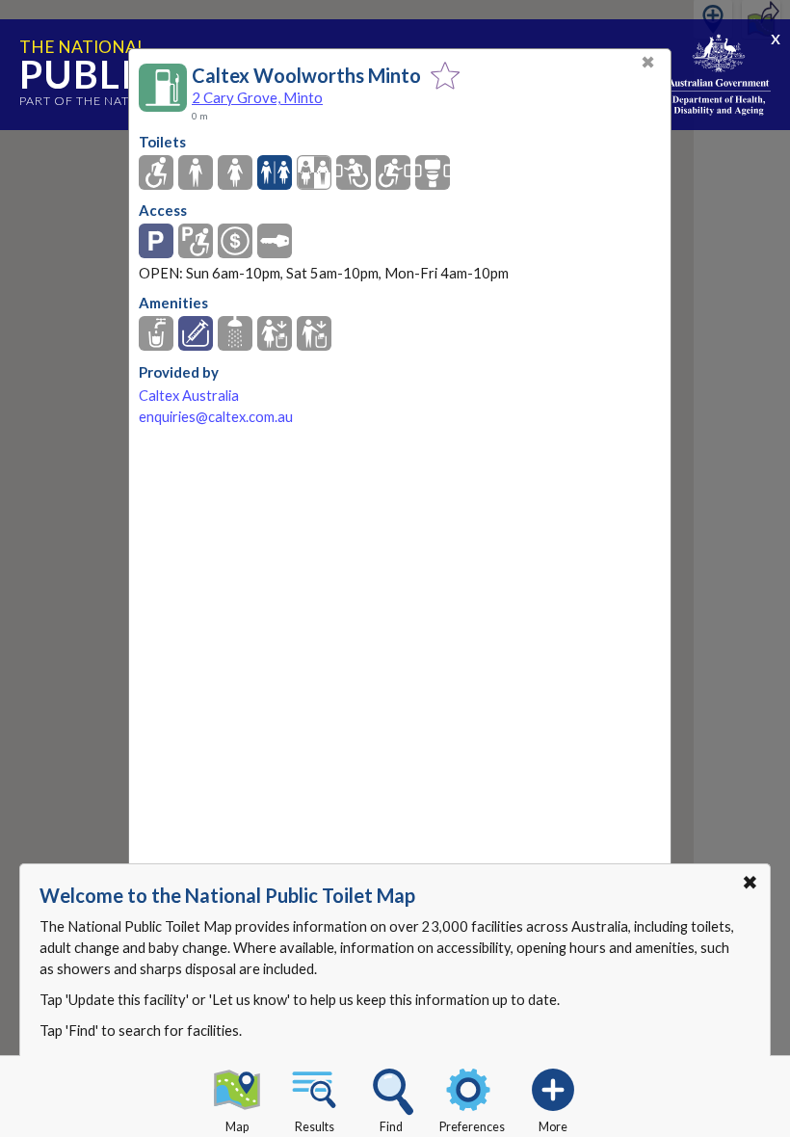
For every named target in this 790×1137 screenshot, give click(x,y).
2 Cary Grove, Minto (257, 97)
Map (237, 1127)
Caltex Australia (189, 395)
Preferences (472, 1127)
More (553, 1127)
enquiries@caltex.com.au (216, 417)
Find (391, 1127)
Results (314, 1127)
